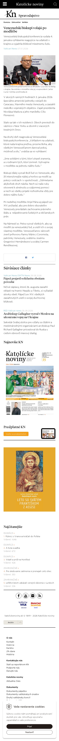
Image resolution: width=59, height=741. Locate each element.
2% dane (10, 651)
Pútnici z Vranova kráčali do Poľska (23, 536)
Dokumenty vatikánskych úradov (22, 694)
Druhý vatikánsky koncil (18, 697)
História (10, 654)
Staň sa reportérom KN (17, 664)
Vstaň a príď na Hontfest (18, 559)
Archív (11, 622)
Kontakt (10, 642)
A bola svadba (13, 548)
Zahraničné (10, 568)
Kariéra (9, 648)
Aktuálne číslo (13, 681)
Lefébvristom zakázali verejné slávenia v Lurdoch (30, 583)
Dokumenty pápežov (16, 691)
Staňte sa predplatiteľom (16, 434)
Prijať (29, 726)
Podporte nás (12, 668)
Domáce (8, 533)
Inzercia (10, 645)
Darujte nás (12, 671)
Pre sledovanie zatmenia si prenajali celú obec (29, 571)
